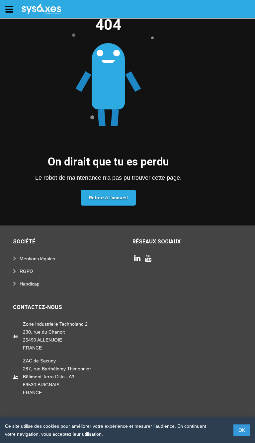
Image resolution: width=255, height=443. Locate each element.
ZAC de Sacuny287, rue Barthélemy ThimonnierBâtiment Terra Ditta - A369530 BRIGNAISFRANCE (57, 376)
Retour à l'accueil (108, 197)
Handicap (30, 283)
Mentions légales (37, 258)
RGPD (26, 271)
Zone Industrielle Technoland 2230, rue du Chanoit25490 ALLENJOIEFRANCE (55, 335)
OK (241, 430)
